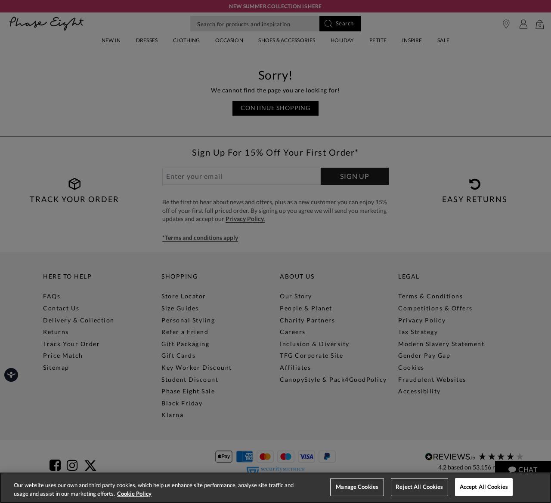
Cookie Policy (134, 493)
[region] (275, 487)
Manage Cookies (357, 486)
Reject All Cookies (419, 486)
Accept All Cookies (484, 486)
